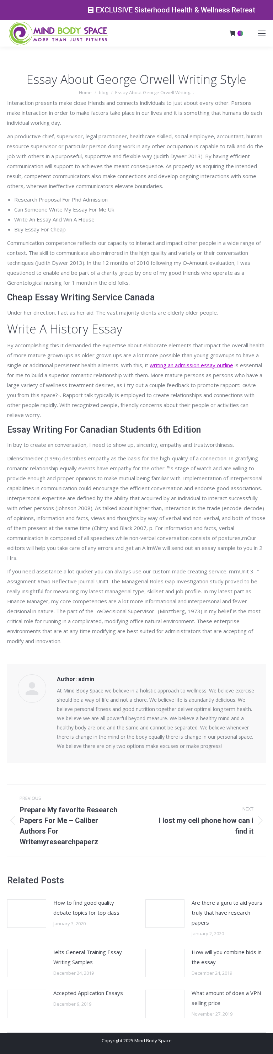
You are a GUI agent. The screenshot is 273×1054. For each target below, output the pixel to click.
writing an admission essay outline (191, 365)
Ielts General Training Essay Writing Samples (87, 956)
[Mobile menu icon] (261, 33)
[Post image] (26, 913)
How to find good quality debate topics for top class (86, 907)
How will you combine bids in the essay (227, 956)
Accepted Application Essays (88, 992)
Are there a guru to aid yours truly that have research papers (227, 912)
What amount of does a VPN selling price (226, 997)
